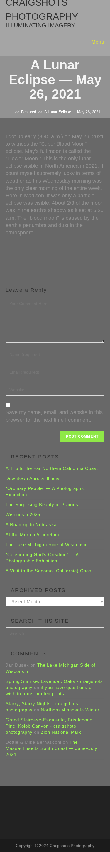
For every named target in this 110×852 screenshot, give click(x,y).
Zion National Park (61, 732)
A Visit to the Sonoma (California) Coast (49, 570)
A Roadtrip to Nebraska (31, 524)
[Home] (11, 112)
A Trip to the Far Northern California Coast (52, 468)
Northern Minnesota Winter (70, 709)
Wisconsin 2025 (23, 514)
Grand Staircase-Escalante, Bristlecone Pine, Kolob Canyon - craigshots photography (49, 726)
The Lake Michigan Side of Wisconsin (47, 544)
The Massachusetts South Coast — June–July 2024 (51, 748)
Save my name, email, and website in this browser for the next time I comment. (54, 416)
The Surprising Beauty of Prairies (42, 504)
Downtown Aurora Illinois (33, 478)
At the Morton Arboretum (32, 534)
